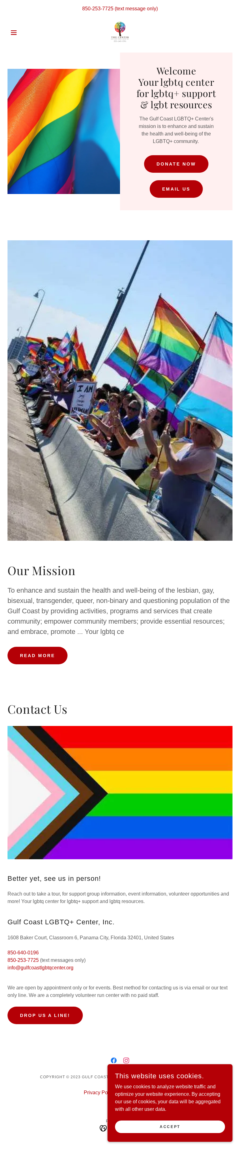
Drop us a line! (45, 1015)
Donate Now (176, 163)
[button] (24, 32)
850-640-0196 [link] (23, 952)
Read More (37, 655)
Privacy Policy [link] (99, 1092)
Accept (170, 1126)
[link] (120, 32)
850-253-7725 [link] (97, 8)
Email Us (176, 189)
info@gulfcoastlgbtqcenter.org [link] (40, 967)
